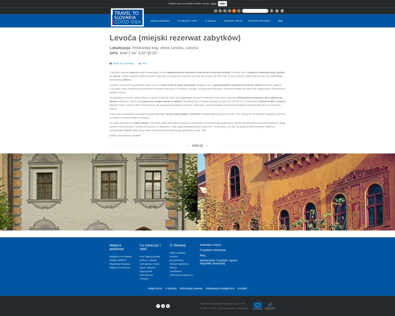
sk (216, 10)
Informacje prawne (191, 288)
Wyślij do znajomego (123, 63)
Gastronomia (146, 274)
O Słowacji (210, 20)
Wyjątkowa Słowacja (120, 263)
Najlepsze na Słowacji (121, 256)
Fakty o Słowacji (178, 252)
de (225, 10)
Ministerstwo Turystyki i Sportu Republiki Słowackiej (218, 262)
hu (229, 10)
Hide (222, 3)
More (213, 3)
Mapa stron (155, 288)
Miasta (173, 267)
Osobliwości (176, 271)
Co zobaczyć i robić (187, 20)
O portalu (171, 288)
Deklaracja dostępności (220, 288)
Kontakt (242, 288)
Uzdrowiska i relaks (150, 263)
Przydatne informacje (259, 20)
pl (234, 10)
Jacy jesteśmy (176, 260)
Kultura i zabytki (148, 260)
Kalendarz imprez (233, 20)
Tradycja (144, 278)
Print (144, 63)
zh (239, 10)
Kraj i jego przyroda (150, 256)
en (220, 10)
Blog (280, 20)
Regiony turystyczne (120, 267)
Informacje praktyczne (181, 274)
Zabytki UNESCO (118, 260)
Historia (174, 256)
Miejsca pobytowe (160, 20)
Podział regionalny (179, 263)
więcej (197, 145)
